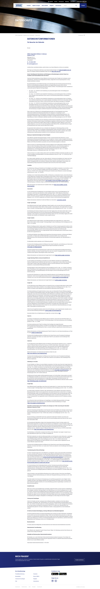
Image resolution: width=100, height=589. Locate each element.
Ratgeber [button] (52, 5)
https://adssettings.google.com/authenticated (36, 381)
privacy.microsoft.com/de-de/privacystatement (53, 457)
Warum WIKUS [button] (45, 5)
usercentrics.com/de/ (61, 199)
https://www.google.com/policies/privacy (36, 403)
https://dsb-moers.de (56, 71)
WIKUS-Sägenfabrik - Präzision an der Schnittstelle (24, 35)
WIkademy (67, 1)
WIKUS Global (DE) (83, 1)
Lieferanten (72, 1)
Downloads (39, 586)
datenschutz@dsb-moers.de (65, 70)
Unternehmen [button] (58, 5)
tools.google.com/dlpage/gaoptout (34, 246)
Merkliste (51, 1)
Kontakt (83, 5)
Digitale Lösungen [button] (36, 5)
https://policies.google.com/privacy (62, 255)
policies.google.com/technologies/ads (60, 277)
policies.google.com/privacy (61, 280)
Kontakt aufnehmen (79, 559)
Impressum (17, 586)
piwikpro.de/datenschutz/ (36, 332)
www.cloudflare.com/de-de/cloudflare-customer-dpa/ (56, 180)
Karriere (55, 1)
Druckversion (80, 35)
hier (59, 313)
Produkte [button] (29, 5)
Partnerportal (61, 1)
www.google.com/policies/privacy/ (61, 369)
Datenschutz (37, 35)
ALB (29, 586)
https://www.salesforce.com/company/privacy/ (37, 353)
